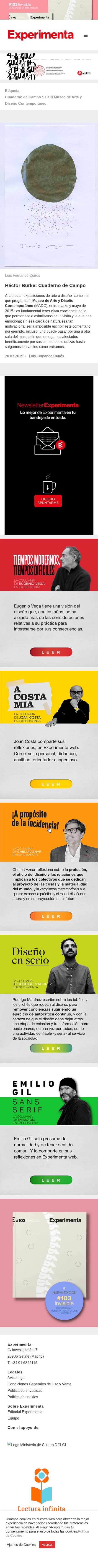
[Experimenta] (41, 35)
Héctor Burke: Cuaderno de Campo (45, 285)
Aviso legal (17, 1378)
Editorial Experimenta (25, 1412)
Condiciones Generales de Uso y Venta (39, 1384)
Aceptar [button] (47, 1544)
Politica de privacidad (25, 1390)
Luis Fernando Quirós (22, 275)
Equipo (13, 1418)
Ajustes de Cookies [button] (21, 1545)
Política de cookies (23, 1397)
